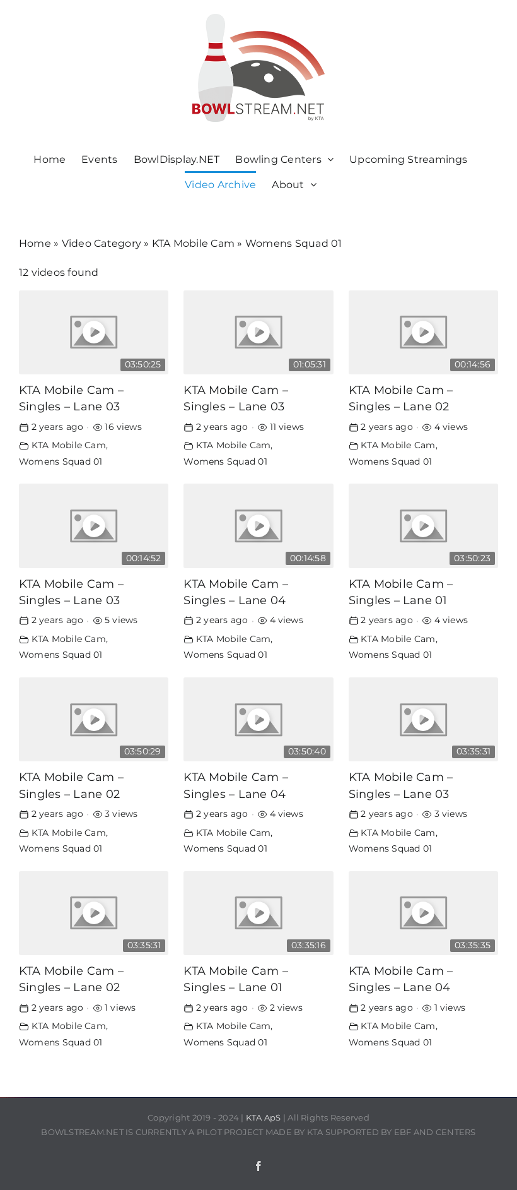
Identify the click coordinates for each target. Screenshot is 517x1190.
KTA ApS (263, 1117)
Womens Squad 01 (61, 461)
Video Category (101, 243)
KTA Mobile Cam (193, 243)
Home (35, 243)
